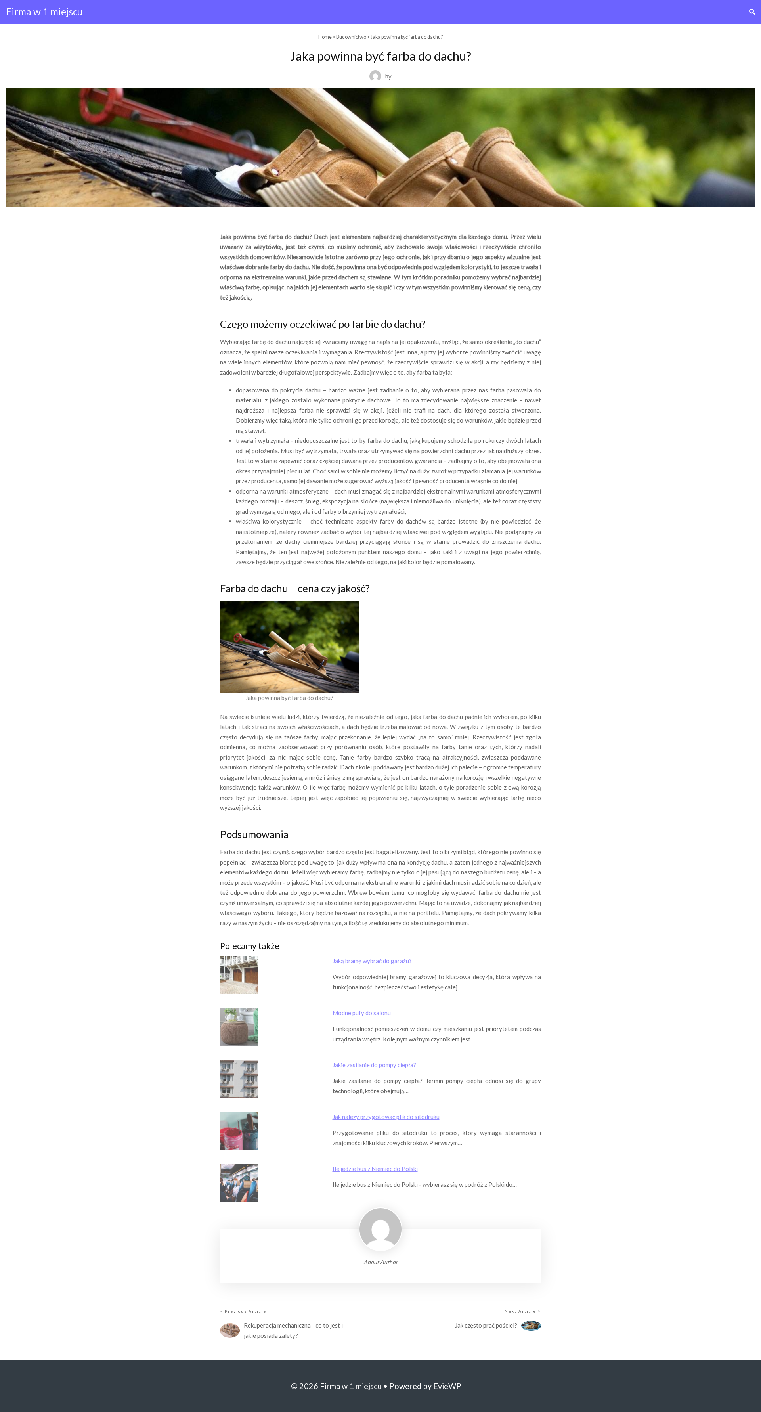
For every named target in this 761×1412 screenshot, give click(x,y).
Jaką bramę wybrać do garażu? (372, 960)
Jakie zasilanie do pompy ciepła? (374, 1064)
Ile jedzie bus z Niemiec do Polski (375, 1168)
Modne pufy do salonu (362, 1012)
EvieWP (447, 1386)
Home (325, 37)
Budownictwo (351, 37)
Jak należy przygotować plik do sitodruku (386, 1116)
